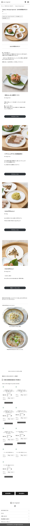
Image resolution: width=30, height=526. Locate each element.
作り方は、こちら (15, 116)
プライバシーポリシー (5, 522)
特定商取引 (5, 519)
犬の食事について (19, 16)
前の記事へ (8, 493)
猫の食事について (6, 18)
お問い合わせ (4, 516)
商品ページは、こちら (15, 288)
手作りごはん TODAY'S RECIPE (8, 16)
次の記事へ (22, 493)
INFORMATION (4, 510)
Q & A (2, 513)
